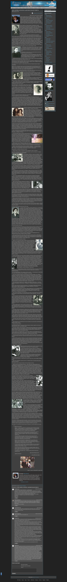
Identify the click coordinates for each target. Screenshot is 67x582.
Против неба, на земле (49, 42)
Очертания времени (49, 25)
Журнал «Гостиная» (36, 577)
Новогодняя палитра (49, 48)
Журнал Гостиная (15, 3)
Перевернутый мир (49, 52)
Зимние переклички (49, 16)
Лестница (47, 53)
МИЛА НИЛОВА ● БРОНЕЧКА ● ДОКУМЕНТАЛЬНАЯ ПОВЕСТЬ (25, 10)
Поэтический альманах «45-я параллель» (49, 106)
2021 (46, 43)
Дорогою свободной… (49, 32)
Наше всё (47, 58)
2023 (46, 30)
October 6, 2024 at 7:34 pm (39, 545)
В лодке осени (48, 38)
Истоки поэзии (48, 31)
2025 (46, 18)
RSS (55, 0)
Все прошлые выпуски (48, 62)
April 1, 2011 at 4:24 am (39, 507)
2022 (46, 37)
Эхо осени (47, 19)
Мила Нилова (26, 473)
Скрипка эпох (48, 59)
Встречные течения (49, 21)
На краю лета (48, 57)
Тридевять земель (49, 54)
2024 (46, 24)
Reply (16, 505)
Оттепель (47, 47)
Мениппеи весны (48, 15)
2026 (46, 14)
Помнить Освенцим (23, 485)
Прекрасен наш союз (49, 26)
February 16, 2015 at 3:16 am (39, 513)
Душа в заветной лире (49, 20)
